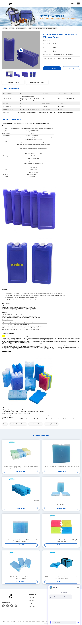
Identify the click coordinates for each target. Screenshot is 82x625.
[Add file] (50, 622)
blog (30, 603)
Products (11, 28)
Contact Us (32, 606)
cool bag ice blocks (51, 424)
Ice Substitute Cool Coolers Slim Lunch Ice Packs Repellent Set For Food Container (61, 503)
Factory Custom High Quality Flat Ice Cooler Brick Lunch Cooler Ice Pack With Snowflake (21, 540)
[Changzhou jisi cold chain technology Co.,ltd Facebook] (3, 606)
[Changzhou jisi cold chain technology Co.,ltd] (11, 3)
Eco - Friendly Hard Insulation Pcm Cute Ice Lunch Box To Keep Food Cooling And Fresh (61, 540)
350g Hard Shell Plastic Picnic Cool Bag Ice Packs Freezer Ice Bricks (61, 466)
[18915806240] (15, 606)
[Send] (78, 622)
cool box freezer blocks (17, 424)
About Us (31, 597)
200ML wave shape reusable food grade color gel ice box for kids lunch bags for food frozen (61, 577)
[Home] (11, 597)
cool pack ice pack (35, 424)
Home (5, 28)
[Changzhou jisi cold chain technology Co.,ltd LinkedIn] (7, 606)
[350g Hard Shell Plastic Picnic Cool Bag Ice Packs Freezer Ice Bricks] (61, 452)
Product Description (37, 82)
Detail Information (13, 82)
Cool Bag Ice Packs (21, 28)
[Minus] (78, 587)
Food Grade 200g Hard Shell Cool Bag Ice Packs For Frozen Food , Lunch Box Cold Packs (21, 577)
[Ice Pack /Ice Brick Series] (21, 50)
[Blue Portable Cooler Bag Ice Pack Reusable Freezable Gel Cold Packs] (21, 489)
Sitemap (13, 621)
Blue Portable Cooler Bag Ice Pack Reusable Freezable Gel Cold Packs (20, 503)
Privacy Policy (5, 621)
